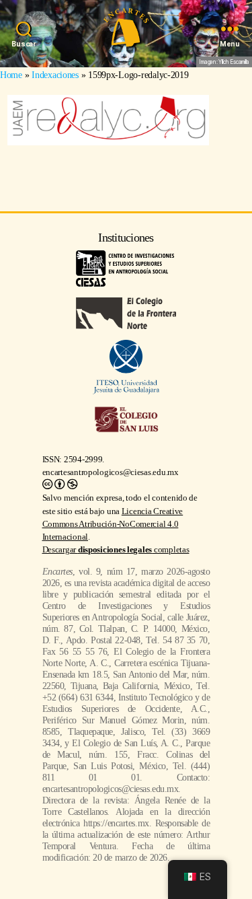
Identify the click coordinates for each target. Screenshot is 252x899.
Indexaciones (55, 74)
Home (11, 74)
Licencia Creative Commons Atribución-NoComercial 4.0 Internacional (112, 524)
